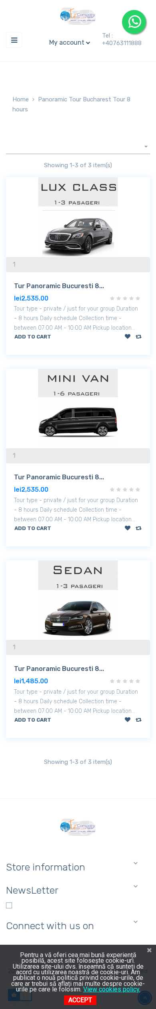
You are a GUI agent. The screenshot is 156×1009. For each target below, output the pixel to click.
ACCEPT (80, 1000)
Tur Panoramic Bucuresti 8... (59, 286)
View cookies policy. (111, 989)
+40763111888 (122, 43)
